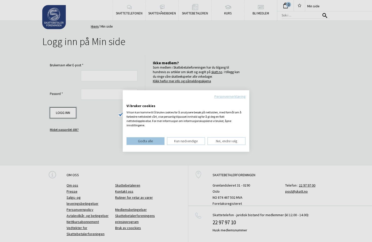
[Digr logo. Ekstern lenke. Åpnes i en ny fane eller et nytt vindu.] (130, 100)
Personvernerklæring (229, 96)
